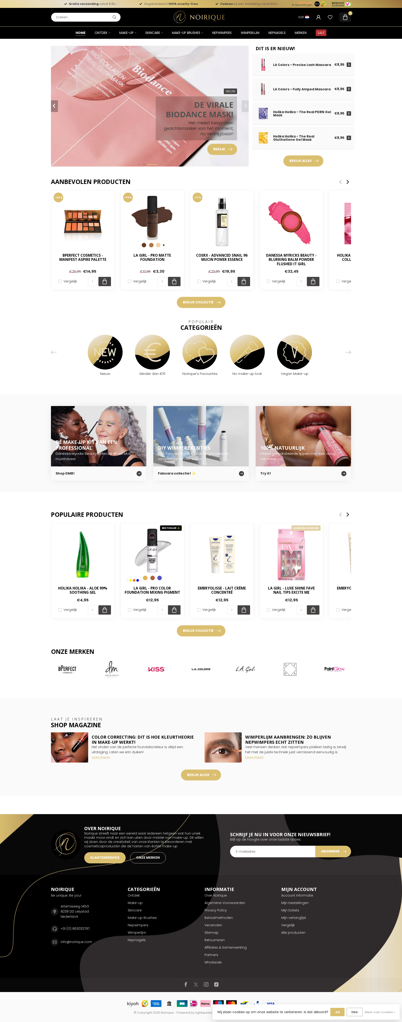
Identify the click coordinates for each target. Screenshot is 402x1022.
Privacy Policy (215, 910)
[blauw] (137, 580)
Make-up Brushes (186, 32)
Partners (211, 955)
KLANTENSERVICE (105, 857)
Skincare (152, 32)
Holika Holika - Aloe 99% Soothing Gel (82, 590)
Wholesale (213, 962)
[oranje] (134, 580)
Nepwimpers (222, 32)
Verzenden (213, 925)
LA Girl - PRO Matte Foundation (152, 257)
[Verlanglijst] (330, 17)
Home (81, 32)
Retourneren (214, 940)
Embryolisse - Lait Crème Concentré (222, 590)
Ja (337, 1012)
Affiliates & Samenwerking (225, 947)
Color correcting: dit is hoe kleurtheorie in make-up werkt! (143, 739)
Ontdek (101, 32)
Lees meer (101, 757)
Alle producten (293, 932)
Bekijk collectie (198, 302)
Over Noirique (215, 895)
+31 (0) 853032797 (75, 928)
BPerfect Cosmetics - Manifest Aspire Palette (82, 257)
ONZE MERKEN (148, 857)
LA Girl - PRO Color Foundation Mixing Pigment (152, 590)
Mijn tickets (290, 910)
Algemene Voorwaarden (224, 903)
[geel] (130, 580)
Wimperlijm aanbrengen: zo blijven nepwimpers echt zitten (288, 739)
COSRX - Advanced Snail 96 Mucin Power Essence (222, 257)
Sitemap (211, 932)
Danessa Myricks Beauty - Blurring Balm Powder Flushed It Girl (291, 259)
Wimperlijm (250, 32)
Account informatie (297, 895)
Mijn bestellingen (295, 903)
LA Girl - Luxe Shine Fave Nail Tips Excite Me (291, 590)
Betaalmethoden (218, 917)
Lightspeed (203, 1013)
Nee (355, 1012)
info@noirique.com (76, 942)
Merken (301, 32)
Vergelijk (70, 281)
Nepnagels (277, 32)
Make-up (126, 32)
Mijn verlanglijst (293, 917)
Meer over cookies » (380, 1012)
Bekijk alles (300, 160)
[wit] (127, 580)
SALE (321, 32)
